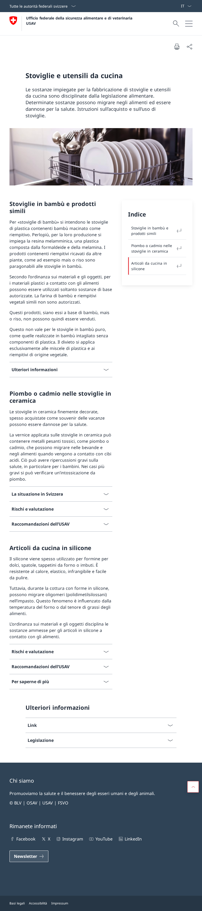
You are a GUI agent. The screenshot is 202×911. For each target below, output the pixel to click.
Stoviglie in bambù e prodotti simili (149, 230)
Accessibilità (38, 903)
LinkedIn (133, 839)
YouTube (103, 839)
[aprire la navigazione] (189, 23)
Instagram (72, 839)
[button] (193, 787)
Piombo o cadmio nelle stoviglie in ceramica (151, 248)
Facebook (26, 839)
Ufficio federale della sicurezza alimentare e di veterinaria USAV (80, 21)
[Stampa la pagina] (176, 46)
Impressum (59, 903)
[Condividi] (189, 46)
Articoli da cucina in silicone (149, 266)
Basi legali (17, 903)
